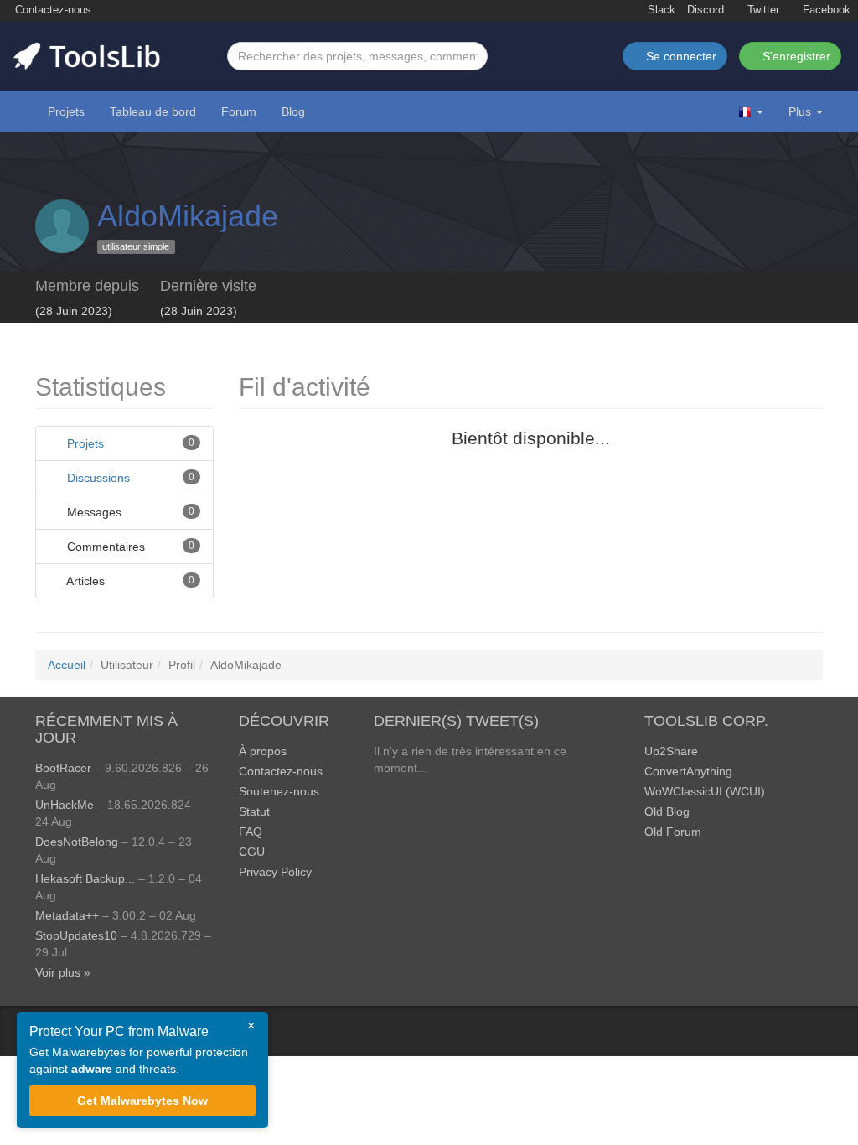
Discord (705, 10)
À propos (263, 751)
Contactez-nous (51, 10)
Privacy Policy (275, 871)
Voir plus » (62, 972)
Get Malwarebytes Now (142, 1100)
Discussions (98, 477)
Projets (66, 111)
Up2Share (671, 751)
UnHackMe (64, 804)
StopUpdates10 (76, 935)
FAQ (250, 831)
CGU (252, 851)
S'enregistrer (794, 56)
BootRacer (63, 768)
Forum (238, 111)
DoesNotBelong (76, 841)
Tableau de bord (153, 111)
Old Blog (667, 811)
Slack (659, 10)
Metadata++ (67, 915)
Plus (799, 111)
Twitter (761, 10)
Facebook (824, 10)
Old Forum (672, 831)
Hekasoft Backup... (85, 878)
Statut (254, 811)
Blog (293, 111)
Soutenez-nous (279, 791)
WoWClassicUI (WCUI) (704, 791)
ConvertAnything (688, 771)
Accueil (66, 664)
